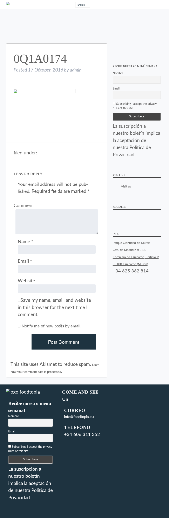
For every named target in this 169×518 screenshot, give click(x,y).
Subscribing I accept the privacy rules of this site (135, 106)
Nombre (118, 73)
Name (25, 241)
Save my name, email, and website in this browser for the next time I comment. (54, 307)
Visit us (119, 175)
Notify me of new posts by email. (51, 326)
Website (26, 280)
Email (25, 261)
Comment (24, 205)
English (81, 5)
